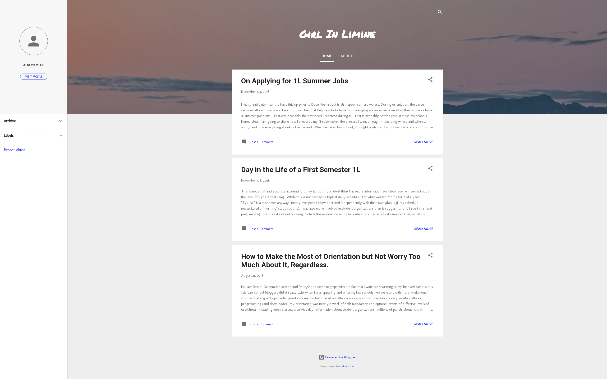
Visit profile (33, 76)
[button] (430, 80)
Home (327, 56)
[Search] (440, 13)
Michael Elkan (346, 366)
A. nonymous (33, 65)
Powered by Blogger (340, 357)
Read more (423, 142)
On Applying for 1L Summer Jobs (294, 81)
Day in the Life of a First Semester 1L (300, 169)
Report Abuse (15, 150)
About (346, 56)
